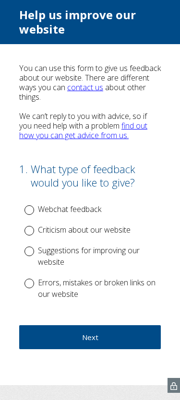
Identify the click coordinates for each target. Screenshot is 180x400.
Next (90, 337)
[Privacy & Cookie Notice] (174, 385)
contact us (85, 87)
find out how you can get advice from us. (83, 130)
